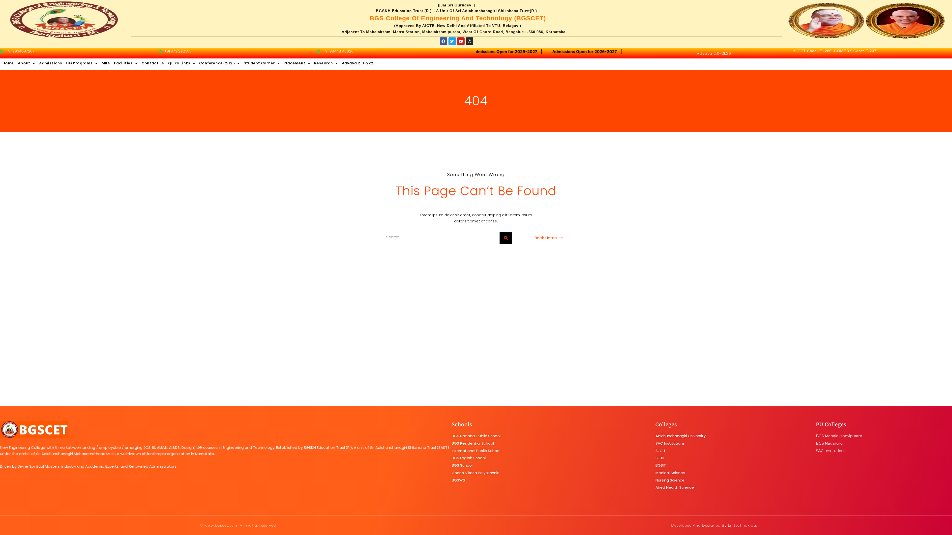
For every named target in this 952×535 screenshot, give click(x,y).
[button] (26, 63)
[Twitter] (452, 41)
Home (8, 63)
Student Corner (259, 63)
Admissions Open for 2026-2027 (499, 51)
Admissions (50, 63)
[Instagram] (469, 41)
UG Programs (79, 63)
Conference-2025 (217, 63)
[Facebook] (443, 41)
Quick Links (179, 63)
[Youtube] (461, 41)
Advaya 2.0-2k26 (714, 53)
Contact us (153, 63)
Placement (294, 63)
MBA (106, 63)
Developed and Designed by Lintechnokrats (714, 525)
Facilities (123, 63)
